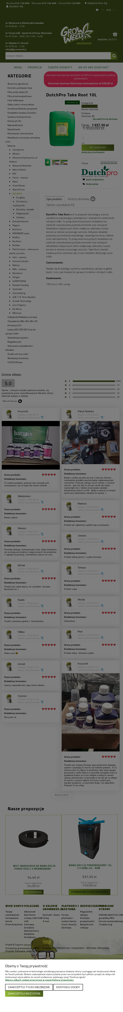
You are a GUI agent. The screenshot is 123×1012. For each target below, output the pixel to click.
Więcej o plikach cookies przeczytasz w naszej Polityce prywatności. (39, 980)
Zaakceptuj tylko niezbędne (29, 987)
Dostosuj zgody (68, 987)
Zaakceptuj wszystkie (24, 993)
